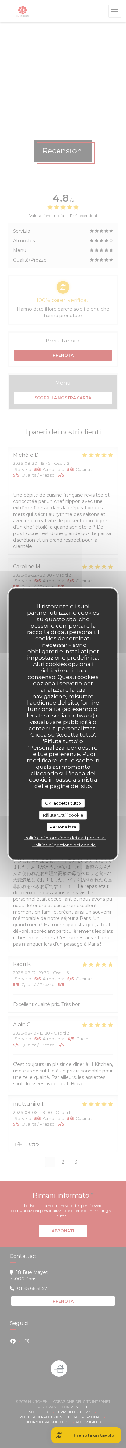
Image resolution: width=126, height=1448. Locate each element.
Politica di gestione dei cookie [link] (64, 844)
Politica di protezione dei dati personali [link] (65, 837)
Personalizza (63, 826)
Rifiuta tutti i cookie (63, 815)
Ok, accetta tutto (63, 802)
